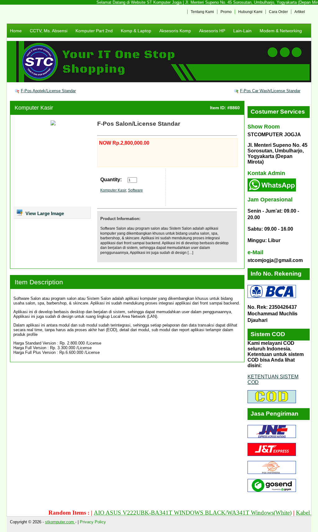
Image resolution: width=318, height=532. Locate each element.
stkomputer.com (60, 522)
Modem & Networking (281, 30)
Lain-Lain (242, 30)
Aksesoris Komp (175, 30)
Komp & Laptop (136, 30)
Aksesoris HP (212, 30)
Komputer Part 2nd (94, 30)
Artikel (299, 12)
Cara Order (278, 12)
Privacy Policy (93, 522)
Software (135, 190)
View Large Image (44, 213)
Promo (226, 12)
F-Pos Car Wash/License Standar (270, 90)
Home (16, 30)
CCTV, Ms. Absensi (48, 30)
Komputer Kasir (34, 108)
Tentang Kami (202, 12)
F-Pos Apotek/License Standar (48, 90)
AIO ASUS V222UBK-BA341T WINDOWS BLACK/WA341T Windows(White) (185, 512)
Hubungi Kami (250, 12)
